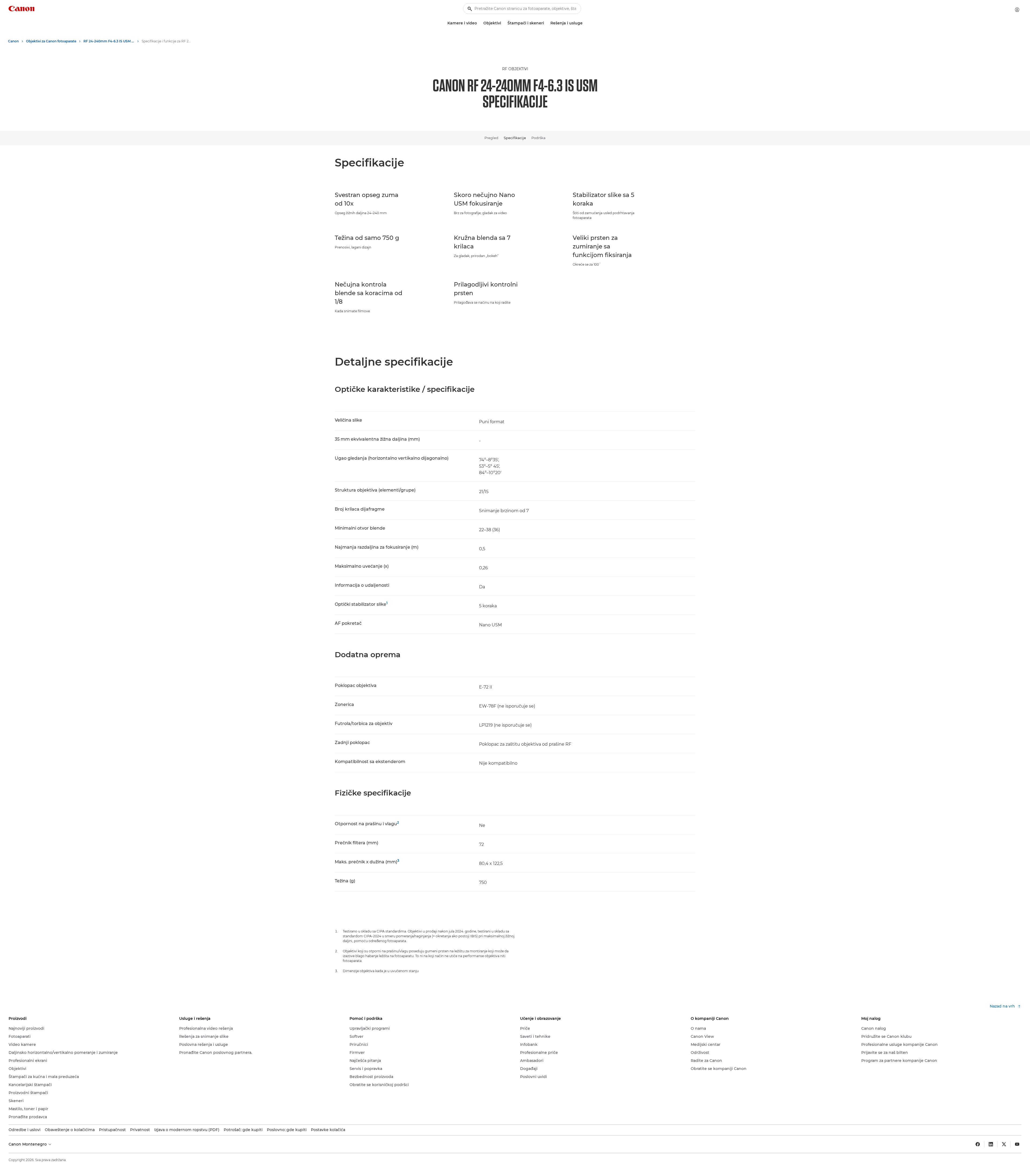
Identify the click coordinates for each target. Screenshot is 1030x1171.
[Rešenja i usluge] (585, 23)
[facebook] (978, 1144)
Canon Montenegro (28, 1144)
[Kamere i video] (479, 23)
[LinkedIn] (991, 1144)
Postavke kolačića (328, 1129)
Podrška (538, 138)
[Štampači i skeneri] (546, 23)
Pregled (491, 138)
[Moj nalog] (1017, 9)
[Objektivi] (503, 23)
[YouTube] (1017, 1144)
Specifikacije (515, 138)
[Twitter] (1004, 1144)
